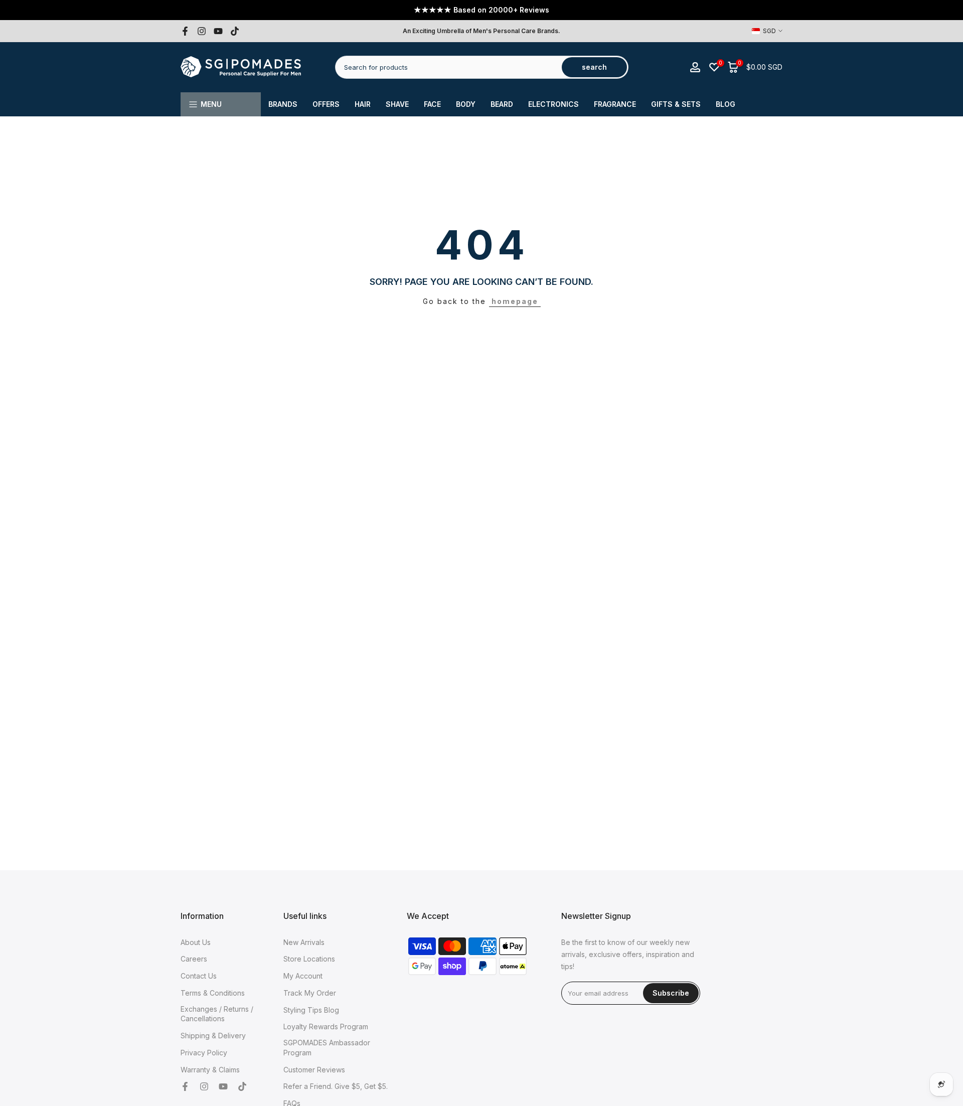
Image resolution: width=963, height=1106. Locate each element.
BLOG (725, 104)
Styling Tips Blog (311, 1010)
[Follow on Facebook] (185, 31)
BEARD (502, 104)
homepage (515, 301)
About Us (196, 942)
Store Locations (309, 959)
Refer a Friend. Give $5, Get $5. (335, 1086)
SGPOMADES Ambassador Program (326, 1047)
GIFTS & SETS (676, 104)
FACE (432, 104)
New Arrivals (304, 942)
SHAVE (397, 104)
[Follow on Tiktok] (234, 31)
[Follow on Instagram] (201, 31)
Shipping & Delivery (213, 1035)
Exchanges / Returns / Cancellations (217, 1014)
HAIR (363, 104)
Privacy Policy (204, 1052)
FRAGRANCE (615, 104)
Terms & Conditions (213, 993)
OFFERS (326, 104)
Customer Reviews (314, 1069)
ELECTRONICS (553, 104)
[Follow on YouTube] (218, 31)
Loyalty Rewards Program (325, 1026)
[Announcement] (481, 10)
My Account (303, 976)
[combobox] (449, 67)
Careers (194, 959)
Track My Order (309, 993)
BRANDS (282, 104)
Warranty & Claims (210, 1069)
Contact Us (199, 976)
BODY (465, 104)
